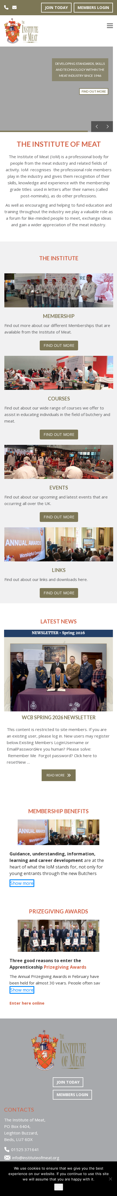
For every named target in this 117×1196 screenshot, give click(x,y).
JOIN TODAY (56, 7)
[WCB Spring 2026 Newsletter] (58, 670)
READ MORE (55, 775)
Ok (58, 1187)
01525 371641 (25, 1149)
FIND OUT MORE (59, 345)
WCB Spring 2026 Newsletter (59, 717)
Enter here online (27, 1003)
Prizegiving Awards (65, 967)
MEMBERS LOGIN (93, 7)
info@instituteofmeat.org (35, 1157)
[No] (110, 1179)
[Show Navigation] (110, 26)
